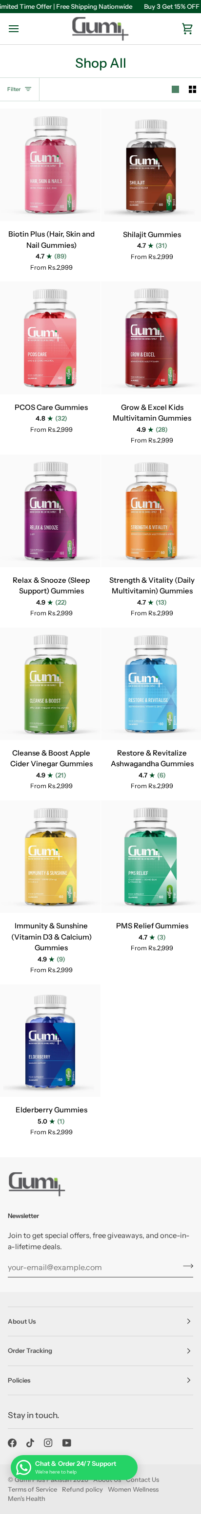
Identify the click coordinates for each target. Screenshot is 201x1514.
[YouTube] (66, 1443)
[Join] (185, 1266)
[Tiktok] (30, 1443)
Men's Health (26, 1498)
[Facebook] (12, 1443)
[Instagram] (48, 1443)
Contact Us (142, 1479)
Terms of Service (32, 1489)
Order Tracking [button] (30, 1350)
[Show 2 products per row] (192, 89)
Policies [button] (19, 1380)
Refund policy (82, 1489)
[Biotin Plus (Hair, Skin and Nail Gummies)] (50, 165)
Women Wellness (133, 1489)
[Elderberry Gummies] (50, 1040)
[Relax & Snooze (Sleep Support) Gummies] (50, 511)
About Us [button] (22, 1321)
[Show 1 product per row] (175, 89)
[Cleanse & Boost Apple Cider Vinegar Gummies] (50, 684)
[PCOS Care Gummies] (50, 337)
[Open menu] (22, 29)
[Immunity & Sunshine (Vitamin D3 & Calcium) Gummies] (50, 856)
